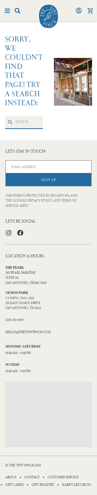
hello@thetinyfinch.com (28, 332)
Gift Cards (14, 485)
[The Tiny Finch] (48, 16)
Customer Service (63, 477)
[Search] (17, 11)
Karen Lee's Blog (76, 485)
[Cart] (90, 11)
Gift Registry (43, 485)
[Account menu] (78, 10)
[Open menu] (7, 11)
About (11, 477)
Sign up (48, 180)
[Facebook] (20, 233)
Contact (32, 477)
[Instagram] (8, 233)
